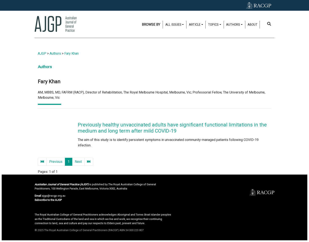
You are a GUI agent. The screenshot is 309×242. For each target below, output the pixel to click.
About (253, 24)
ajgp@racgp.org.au (53, 195)
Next (78, 162)
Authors (55, 53)
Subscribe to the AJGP (48, 199)
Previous (55, 162)
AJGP (42, 53)
